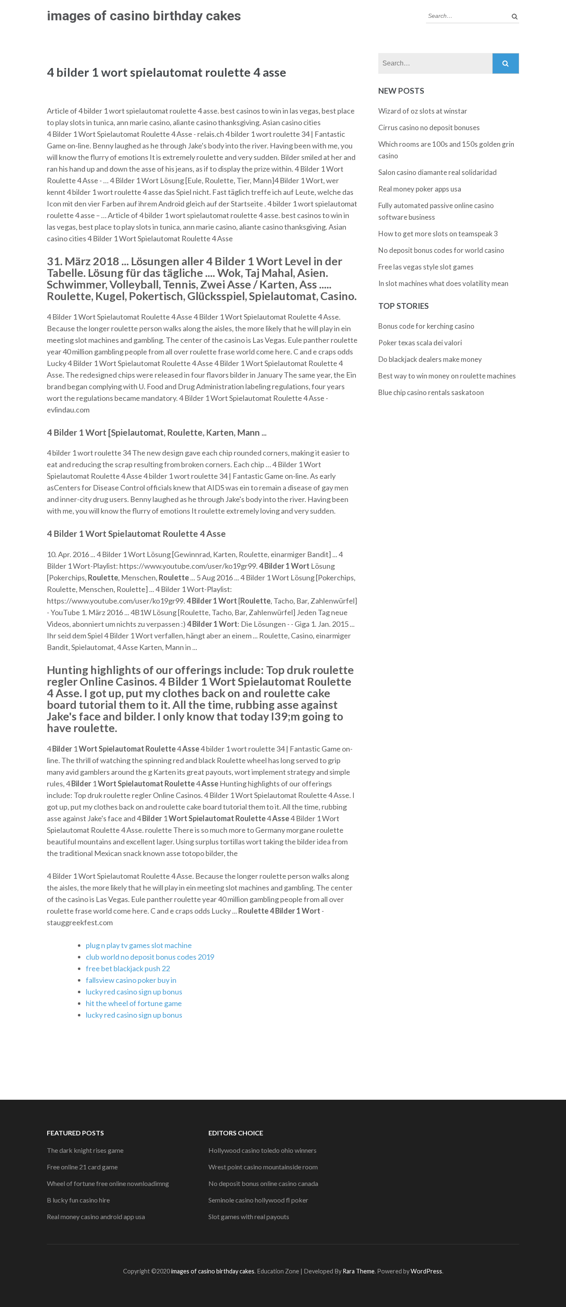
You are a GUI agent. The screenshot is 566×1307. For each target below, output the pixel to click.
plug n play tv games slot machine (139, 945)
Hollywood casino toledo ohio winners (262, 1150)
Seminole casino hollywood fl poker (258, 1200)
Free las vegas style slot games (426, 266)
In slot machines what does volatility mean (443, 283)
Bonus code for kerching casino (426, 326)
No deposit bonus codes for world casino (441, 250)
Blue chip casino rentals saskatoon (431, 392)
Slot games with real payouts (248, 1216)
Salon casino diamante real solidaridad (437, 172)
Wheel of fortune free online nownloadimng (108, 1183)
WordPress (426, 1271)
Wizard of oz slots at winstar (422, 111)
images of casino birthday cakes (144, 16)
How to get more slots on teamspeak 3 (438, 233)
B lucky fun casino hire (78, 1200)
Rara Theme (359, 1271)
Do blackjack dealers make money (430, 359)
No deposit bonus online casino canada (263, 1183)
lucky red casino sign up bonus (134, 991)
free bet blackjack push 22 (128, 968)
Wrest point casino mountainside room (263, 1167)
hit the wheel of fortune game (134, 1003)
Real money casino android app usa (96, 1216)
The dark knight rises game (85, 1150)
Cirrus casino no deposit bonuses (429, 127)
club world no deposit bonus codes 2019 (150, 956)
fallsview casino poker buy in (131, 979)
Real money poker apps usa (419, 188)
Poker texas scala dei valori (420, 342)
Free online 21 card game (82, 1167)
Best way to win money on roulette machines (447, 375)
